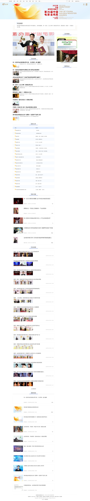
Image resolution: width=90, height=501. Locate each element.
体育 (17, 1)
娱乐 (23, 1)
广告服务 (37, 496)
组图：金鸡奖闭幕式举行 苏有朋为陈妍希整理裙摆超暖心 (27, 288)
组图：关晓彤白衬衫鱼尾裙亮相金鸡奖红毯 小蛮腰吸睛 (26, 307)
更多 (39, 1)
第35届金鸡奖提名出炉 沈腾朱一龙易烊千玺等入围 (27, 114)
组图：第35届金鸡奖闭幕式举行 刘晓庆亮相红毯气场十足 (27, 334)
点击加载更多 (33, 388)
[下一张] (51, 44)
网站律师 (47, 496)
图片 (33, 1)
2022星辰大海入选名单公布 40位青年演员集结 (34, 456)
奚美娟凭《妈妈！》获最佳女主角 (22, 92)
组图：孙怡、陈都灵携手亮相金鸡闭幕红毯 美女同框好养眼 (27, 279)
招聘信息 (44, 496)
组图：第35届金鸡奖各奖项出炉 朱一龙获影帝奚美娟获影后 (27, 270)
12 (52, 203)
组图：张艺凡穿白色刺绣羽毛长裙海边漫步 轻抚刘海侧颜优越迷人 (29, 371)
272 (52, 213)
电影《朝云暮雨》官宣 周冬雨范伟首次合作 (34, 446)
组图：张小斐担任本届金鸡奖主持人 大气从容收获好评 (26, 251)
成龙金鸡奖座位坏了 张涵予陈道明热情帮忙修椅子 (27, 77)
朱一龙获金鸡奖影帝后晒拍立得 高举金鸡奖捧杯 (26, 69)
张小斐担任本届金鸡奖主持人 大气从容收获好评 (37, 218)
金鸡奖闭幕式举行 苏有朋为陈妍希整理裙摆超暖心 (38, 237)
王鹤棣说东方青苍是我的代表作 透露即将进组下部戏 (38, 228)
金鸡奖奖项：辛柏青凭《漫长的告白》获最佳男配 (35, 436)
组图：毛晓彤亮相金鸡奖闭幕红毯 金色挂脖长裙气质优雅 (27, 344)
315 (52, 402)
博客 (30, 1)
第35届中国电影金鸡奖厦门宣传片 (67, 62)
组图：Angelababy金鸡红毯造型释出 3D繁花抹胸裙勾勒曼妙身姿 (29, 381)
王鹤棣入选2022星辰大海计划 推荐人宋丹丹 (34, 465)
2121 (52, 412)
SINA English (52, 496)
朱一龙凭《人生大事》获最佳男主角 (23, 84)
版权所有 (46, 499)
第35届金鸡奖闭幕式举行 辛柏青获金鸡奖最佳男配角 (26, 260)
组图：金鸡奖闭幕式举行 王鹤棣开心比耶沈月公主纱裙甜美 (27, 353)
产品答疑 (60, 496)
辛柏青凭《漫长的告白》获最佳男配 (23, 99)
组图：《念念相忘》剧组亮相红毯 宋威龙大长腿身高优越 (27, 297)
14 (52, 431)
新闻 (14, 1)
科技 (27, 1)
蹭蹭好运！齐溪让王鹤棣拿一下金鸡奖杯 (35, 208)
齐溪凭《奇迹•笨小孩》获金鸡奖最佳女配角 (25, 107)
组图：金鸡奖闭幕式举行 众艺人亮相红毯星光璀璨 (25, 316)
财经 (20, 1)
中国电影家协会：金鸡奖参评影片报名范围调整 (35, 485)
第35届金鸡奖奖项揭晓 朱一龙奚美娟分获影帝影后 (35, 416)
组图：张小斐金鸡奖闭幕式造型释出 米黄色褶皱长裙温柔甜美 (28, 362)
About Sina (33, 496)
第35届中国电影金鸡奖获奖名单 (31, 407)
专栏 (36, 1)
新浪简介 (29, 496)
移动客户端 (77, 1)
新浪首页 (10, 1)
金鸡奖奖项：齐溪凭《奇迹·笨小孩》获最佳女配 (35, 426)
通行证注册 (56, 496)
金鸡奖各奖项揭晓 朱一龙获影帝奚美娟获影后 (33, 53)
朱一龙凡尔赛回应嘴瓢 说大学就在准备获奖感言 (37, 198)
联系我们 (40, 496)
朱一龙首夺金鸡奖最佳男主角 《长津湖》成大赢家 (27, 62)
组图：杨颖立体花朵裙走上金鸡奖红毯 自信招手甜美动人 (27, 325)
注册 (72, 1)
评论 (52, 242)
